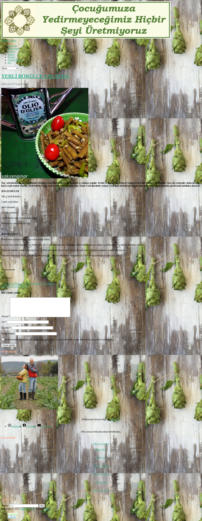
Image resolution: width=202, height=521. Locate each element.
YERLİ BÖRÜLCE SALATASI (35, 76)
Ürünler (11, 51)
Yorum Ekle (21, 83)
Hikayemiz (13, 48)
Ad (3, 322)
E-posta (6, 327)
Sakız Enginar (27, 508)
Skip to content (8, 40)
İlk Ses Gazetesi (101, 474)
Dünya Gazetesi (101, 443)
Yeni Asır (101, 457)
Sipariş (11, 54)
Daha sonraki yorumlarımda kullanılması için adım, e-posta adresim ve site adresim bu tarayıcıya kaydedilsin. (59, 339)
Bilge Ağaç (101, 449)
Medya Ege (101, 482)
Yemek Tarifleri (15, 60)
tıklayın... (115, 419)
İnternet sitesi (7, 333)
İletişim (11, 57)
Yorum (5, 316)
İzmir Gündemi (101, 466)
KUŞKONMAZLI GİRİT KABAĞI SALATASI (27, 283)
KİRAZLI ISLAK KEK (15, 286)
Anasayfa (12, 45)
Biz (9, 63)
